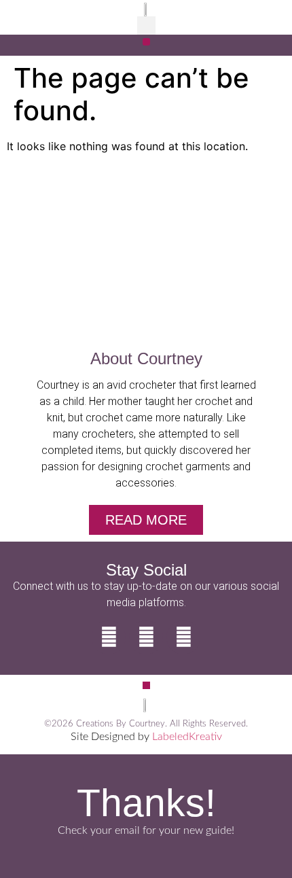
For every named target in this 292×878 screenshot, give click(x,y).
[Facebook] (109, 637)
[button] (146, 25)
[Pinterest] (183, 637)
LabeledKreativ (187, 736)
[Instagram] (146, 637)
